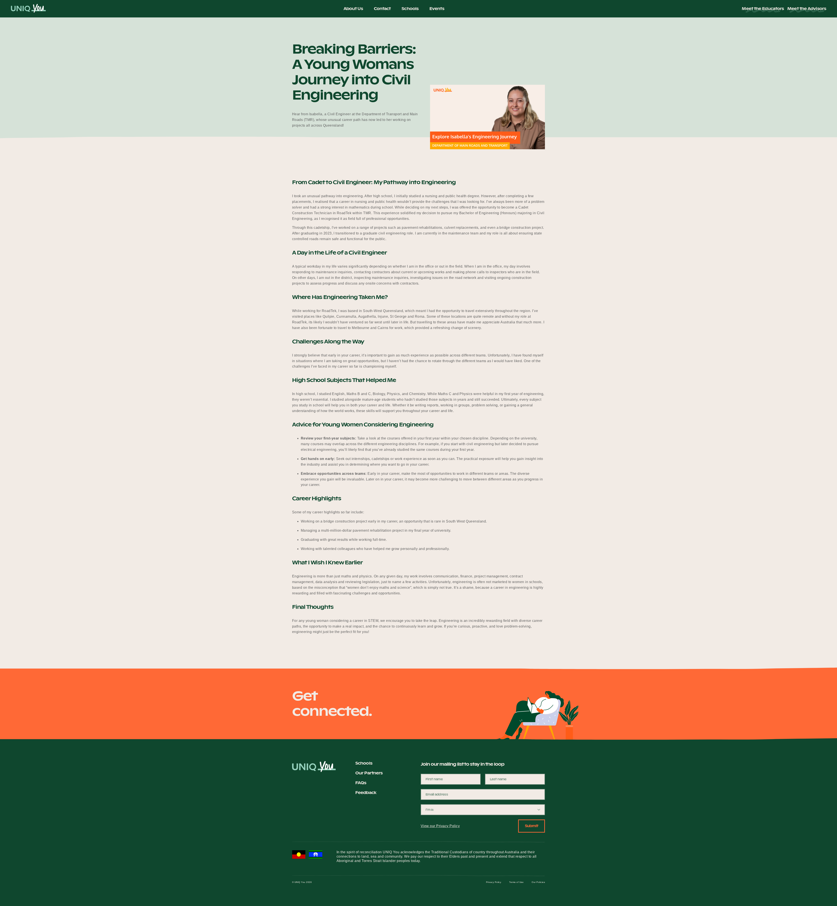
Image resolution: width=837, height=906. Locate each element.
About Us (353, 8)
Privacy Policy (493, 882)
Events (436, 8)
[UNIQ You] (28, 9)
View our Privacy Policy (440, 826)
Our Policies (538, 882)
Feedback (365, 793)
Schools (409, 8)
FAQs (360, 783)
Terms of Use (516, 882)
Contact (382, 8)
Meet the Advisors (806, 9)
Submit (531, 826)
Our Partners (369, 773)
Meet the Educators (763, 9)
